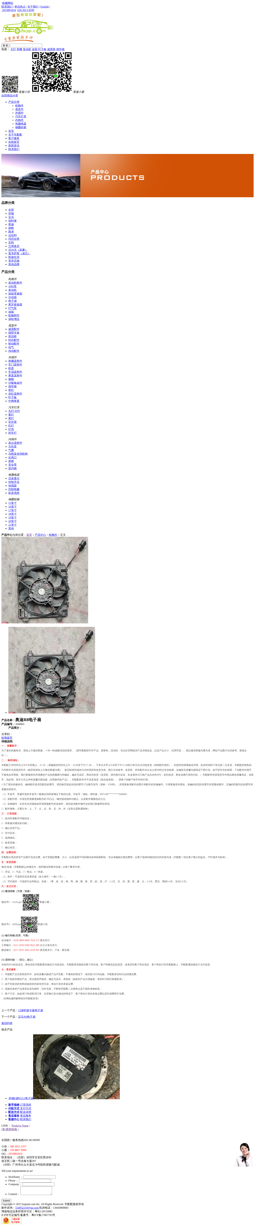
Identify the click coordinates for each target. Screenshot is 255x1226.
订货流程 (25, 1104)
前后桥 (12, 336)
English (44, 6)
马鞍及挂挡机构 (18, 453)
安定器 (12, 421)
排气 (11, 347)
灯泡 (11, 429)
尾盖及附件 (15, 375)
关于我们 (33, 6)
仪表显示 (13, 478)
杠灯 (11, 425)
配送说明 (25, 1111)
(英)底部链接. (9, 1129)
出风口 (12, 457)
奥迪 (11, 224)
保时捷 (12, 220)
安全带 (12, 464)
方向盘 (12, 446)
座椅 (11, 461)
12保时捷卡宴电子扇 (30, 1010)
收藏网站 (7, 3)
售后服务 (13, 1115)
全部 (11, 209)
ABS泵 (12, 286)
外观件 (19, 112)
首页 (11, 131)
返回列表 (6, 1023)
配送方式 (13, 1111)
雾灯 (11, 414)
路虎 (11, 231)
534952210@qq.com (27, 1207)
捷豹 (11, 227)
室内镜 (12, 468)
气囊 (11, 450)
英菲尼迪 (13, 260)
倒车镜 (60, 49)
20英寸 (12, 521)
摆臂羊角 (13, 332)
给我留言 (6, 737)
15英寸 (12, 502)
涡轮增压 (13, 319)
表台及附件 (15, 442)
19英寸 (12, 517)
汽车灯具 (20, 116)
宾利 (11, 242)
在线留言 (13, 141)
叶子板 (42, 49)
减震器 (51, 49)
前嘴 (19, 49)
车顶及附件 (15, 371)
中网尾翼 (13, 400)
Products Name (20, 1125)
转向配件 (13, 340)
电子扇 (12, 300)
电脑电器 (20, 123)
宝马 (11, 217)
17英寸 (12, 510)
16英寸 (12, 506)
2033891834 (9, 10)
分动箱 (12, 297)
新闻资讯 (13, 145)
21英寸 (12, 524)
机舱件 (19, 105)
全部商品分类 (9, 95)
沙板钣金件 (15, 382)
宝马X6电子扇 (26, 1016)
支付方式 (25, 1108)
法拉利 (12, 235)
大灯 (13, 49)
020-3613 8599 (25, 10)
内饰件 (19, 120)
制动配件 (13, 343)
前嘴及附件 (15, 360)
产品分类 (13, 101)
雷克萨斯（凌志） (19, 253)
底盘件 (19, 109)
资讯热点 (20, 6)
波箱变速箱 (15, 293)
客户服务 (13, 138)
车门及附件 (15, 364)
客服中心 (13, 1119)
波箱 (34, 49)
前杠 (11, 390)
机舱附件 (13, 315)
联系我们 (6, 6)
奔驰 (11, 213)
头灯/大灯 (14, 411)
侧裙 (11, 379)
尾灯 (11, 418)
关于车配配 (15, 134)
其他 (11, 528)
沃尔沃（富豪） (18, 249)
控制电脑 (13, 489)
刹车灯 (12, 432)
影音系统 (13, 492)
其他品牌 (13, 264)
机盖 (11, 368)
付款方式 (13, 1108)
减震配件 (13, 329)
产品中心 (40, 534)
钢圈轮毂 (20, 127)
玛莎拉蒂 (13, 238)
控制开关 (13, 482)
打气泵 (12, 308)
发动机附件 (15, 282)
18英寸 (12, 513)
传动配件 (13, 350)
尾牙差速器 (15, 304)
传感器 (12, 485)
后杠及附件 (15, 393)
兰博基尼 (13, 246)
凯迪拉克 (13, 257)
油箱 (11, 311)
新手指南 (13, 1104)
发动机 (27, 49)
